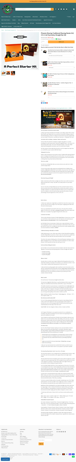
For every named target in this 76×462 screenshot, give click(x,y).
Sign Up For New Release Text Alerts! (8, 23)
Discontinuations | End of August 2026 (43, 23)
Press (21, 434)
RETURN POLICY (4, 431)
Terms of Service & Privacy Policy (7, 442)
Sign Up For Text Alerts (24, 442)
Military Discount (4, 447)
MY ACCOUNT (4, 436)
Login (73, 16)
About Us (3, 441)
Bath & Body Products (5, 19)
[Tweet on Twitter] (43, 103)
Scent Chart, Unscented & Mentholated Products (31, 19)
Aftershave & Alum (43, 16)
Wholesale (3, 444)
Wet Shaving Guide (4, 446)
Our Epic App (22, 444)
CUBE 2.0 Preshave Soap (18, 16)
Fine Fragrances (53, 16)
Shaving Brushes (27, 16)
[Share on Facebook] (41, 103)
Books (19, 19)
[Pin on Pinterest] (47, 103)
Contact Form (3, 438)
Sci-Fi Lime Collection (56, 23)
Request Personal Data (24, 441)
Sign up (41, 443)
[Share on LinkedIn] (45, 103)
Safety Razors (35, 16)
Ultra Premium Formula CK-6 (10, 30)
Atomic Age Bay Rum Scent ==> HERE (64, 108)
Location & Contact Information (7, 439)
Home (2, 30)
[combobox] (33, 9)
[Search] (52, 9)
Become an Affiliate (23, 438)
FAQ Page (22, 431)
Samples (14, 19)
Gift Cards (32, 23)
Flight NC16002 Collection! (6, 26)
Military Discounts (24, 23)
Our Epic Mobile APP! (18, 26)
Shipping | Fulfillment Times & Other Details (9, 434)
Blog (18, 23)
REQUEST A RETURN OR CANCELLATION (8, 433)
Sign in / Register (23, 436)
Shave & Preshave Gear (6, 16)
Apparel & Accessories (48, 19)
